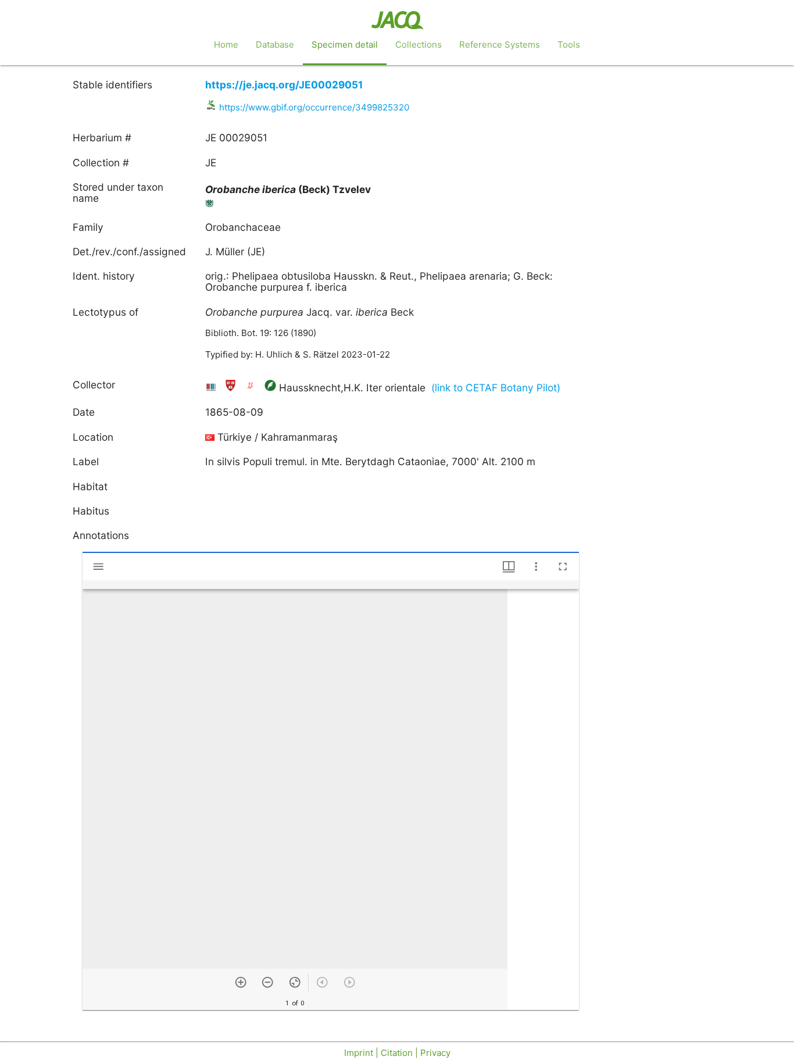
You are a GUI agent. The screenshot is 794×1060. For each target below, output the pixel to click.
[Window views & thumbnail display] (509, 566)
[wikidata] (212, 387)
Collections (418, 44)
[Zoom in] (241, 982)
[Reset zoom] (295, 982)
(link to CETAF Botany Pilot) (495, 387)
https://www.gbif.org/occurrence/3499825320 (314, 107)
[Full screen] (563, 566)
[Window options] (536, 566)
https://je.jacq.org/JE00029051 (284, 84)
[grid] (543, 799)
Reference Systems (499, 44)
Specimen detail (345, 44)
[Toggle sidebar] (98, 566)
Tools (568, 44)
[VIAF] (251, 387)
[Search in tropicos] (209, 205)
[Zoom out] (267, 982)
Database (275, 44)
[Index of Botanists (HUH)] (232, 387)
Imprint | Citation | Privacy (397, 1052)
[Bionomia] (270, 387)
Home (226, 44)
